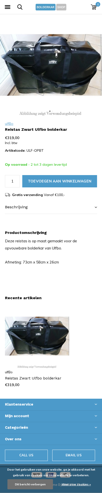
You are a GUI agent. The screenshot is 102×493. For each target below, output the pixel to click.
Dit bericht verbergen (30, 484)
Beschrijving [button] (16, 207)
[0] (94, 7)
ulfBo (9, 123)
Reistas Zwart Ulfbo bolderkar (33, 378)
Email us (73, 455)
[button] (7, 7)
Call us (26, 455)
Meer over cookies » (76, 484)
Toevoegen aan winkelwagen (59, 181)
